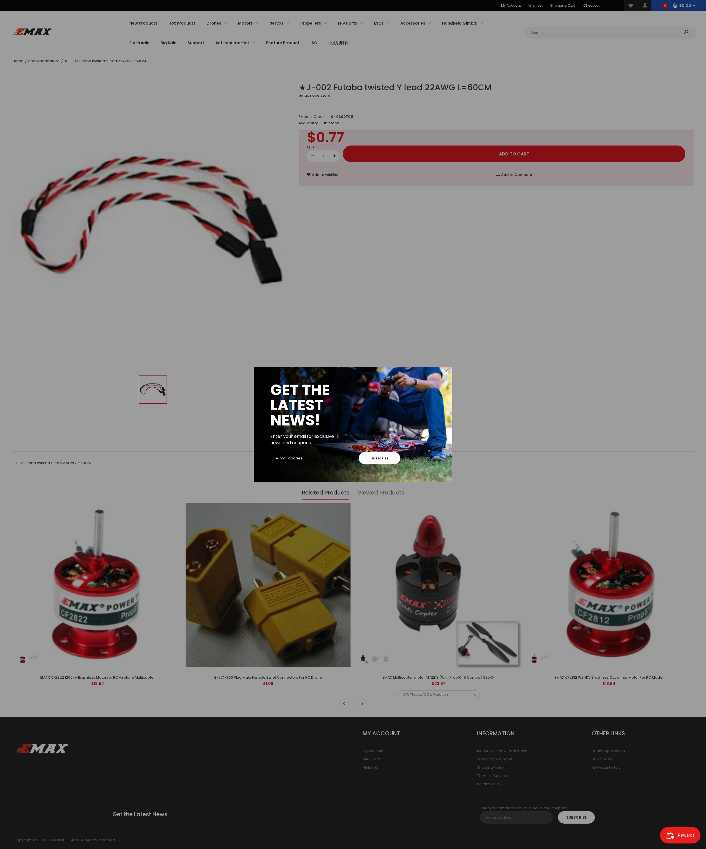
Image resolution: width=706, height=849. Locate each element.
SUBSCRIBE (379, 458)
